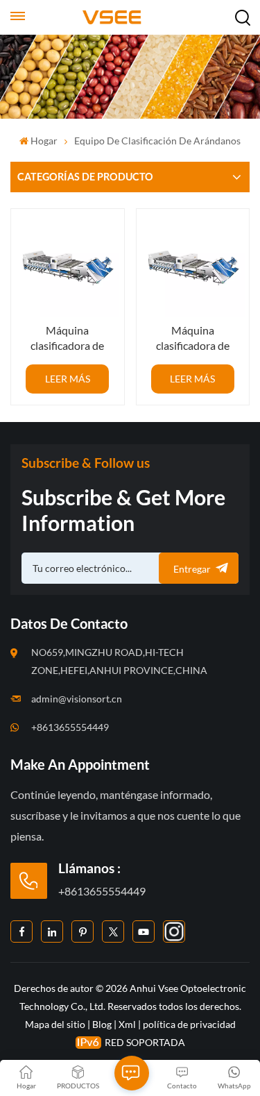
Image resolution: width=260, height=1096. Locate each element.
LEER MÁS (67, 379)
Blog (102, 1024)
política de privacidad (189, 1024)
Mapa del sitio (56, 1024)
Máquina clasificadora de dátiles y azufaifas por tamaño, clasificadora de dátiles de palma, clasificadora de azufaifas (67, 338)
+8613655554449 (70, 727)
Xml (127, 1024)
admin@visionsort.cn (76, 699)
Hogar (44, 140)
